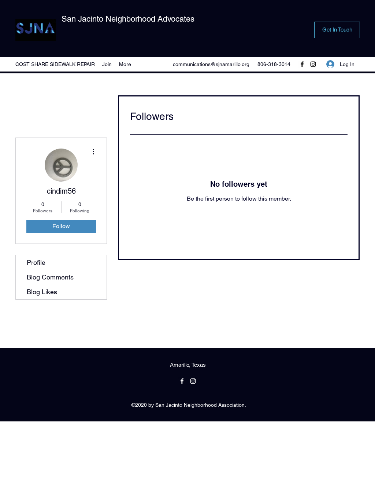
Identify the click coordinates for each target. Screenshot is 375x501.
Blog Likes (42, 292)
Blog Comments (50, 277)
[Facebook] (302, 64)
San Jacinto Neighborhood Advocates (128, 18)
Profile (36, 262)
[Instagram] (313, 64)
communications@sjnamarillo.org (211, 64)
